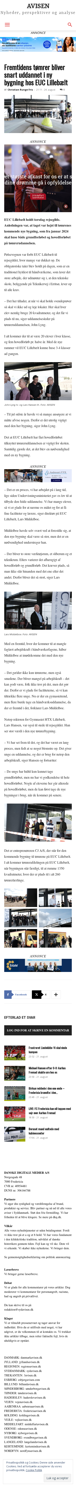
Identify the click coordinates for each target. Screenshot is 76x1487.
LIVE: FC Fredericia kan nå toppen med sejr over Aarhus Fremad (50, 1110)
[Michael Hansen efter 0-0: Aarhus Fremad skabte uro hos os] (14, 1073)
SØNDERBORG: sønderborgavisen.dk (27, 1389)
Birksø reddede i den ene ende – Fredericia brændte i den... (47, 1090)
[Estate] (38, 965)
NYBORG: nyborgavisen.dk (21, 1433)
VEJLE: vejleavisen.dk (18, 1420)
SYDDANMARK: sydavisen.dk (23, 1371)
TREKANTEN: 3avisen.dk (20, 1375)
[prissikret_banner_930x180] (38, 44)
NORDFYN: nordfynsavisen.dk (23, 1451)
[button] (7, 24)
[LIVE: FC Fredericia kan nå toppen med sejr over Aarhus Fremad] (14, 1113)
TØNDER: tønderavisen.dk (20, 1393)
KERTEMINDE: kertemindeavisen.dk (27, 1446)
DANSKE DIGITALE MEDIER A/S (26, 1172)
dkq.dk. (57, 1217)
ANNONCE (38, 141)
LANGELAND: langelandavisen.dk (25, 1442)
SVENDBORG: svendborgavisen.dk (25, 1437)
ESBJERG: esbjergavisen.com (22, 1380)
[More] (56, 994)
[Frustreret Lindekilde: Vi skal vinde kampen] (14, 1053)
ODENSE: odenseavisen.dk (20, 1429)
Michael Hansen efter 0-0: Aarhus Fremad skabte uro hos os (47, 1070)
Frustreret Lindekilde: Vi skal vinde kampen (48, 1049)
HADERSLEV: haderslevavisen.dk (25, 1397)
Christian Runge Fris (20, 89)
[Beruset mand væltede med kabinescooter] (14, 1134)
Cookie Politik (34, 1470)
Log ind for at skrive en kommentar (38, 1030)
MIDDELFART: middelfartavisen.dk (26, 1424)
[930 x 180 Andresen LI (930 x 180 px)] (38, 475)
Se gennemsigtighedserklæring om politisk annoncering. (37, 1257)
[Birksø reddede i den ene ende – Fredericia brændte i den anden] (14, 1093)
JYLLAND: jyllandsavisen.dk (22, 1362)
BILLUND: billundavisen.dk (21, 1384)
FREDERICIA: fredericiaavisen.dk (25, 1411)
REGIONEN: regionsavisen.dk (22, 1366)
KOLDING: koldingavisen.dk (21, 1415)
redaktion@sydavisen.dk (18, 1309)
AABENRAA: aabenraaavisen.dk (24, 1406)
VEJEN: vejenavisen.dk (18, 1402)
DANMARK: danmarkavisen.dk (23, 1357)
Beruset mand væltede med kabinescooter (44, 1131)
